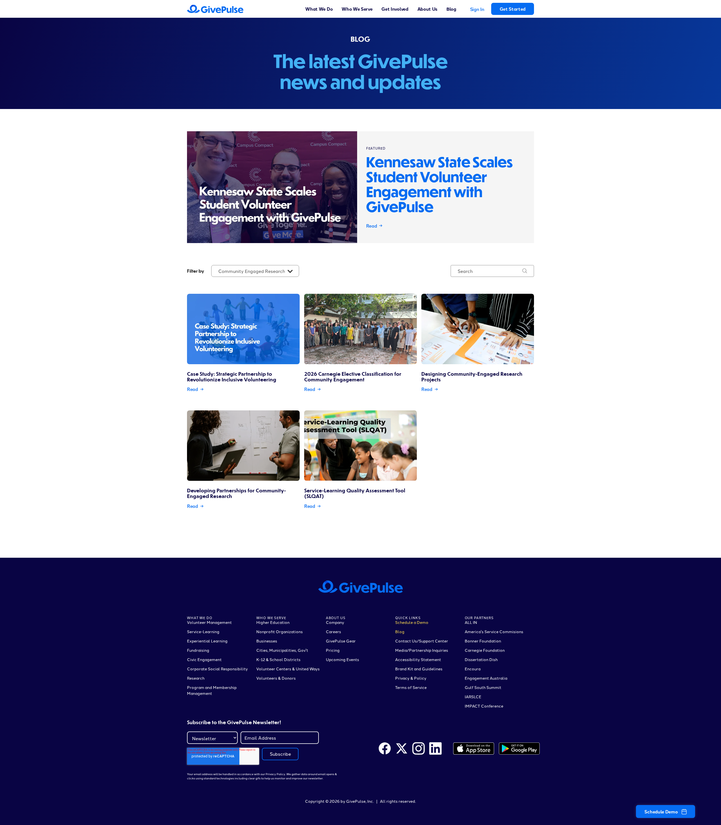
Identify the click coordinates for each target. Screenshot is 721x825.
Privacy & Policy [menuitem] (410, 678)
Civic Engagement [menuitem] (204, 659)
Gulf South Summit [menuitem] (483, 687)
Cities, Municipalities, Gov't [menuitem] (282, 650)
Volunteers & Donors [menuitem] (276, 678)
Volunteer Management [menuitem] (209, 622)
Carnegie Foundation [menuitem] (485, 650)
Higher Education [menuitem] (273, 622)
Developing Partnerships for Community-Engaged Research (236, 493)
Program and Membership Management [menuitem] (212, 690)
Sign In (477, 9)
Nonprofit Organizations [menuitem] (279, 631)
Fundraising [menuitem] (198, 650)
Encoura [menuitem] (472, 668)
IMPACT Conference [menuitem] (484, 706)
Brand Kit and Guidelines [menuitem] (418, 668)
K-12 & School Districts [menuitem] (278, 659)
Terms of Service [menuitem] (411, 687)
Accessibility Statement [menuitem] (418, 659)
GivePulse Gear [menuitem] (341, 641)
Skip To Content (23, 9)
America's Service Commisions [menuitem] (494, 631)
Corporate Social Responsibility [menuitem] (217, 668)
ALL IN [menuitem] (471, 622)
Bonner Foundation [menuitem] (483, 641)
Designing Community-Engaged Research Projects (471, 376)
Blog (451, 9)
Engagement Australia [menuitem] (486, 678)
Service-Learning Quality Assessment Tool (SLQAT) (354, 493)
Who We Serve (357, 9)
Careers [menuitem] (333, 631)
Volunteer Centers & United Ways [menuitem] (288, 668)
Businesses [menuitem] (266, 641)
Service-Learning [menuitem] (203, 631)
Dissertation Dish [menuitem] (481, 659)
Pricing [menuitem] (333, 650)
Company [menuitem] (335, 622)
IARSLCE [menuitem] (473, 696)
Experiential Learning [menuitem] (207, 641)
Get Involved (394, 9)
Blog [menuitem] (399, 631)
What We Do (319, 9)
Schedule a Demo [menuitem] (411, 622)
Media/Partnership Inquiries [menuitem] (421, 650)
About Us (427, 9)
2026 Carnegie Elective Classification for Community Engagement (352, 376)
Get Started (513, 9)
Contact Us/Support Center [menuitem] (421, 641)
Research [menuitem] (195, 678)
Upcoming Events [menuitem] (342, 659)
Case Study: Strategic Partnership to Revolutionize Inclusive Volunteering (231, 376)
